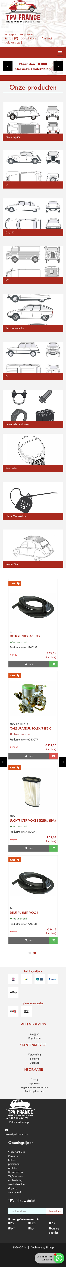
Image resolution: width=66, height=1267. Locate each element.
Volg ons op (14, 42)
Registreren (27, 34)
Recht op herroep (34, 1091)
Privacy (34, 1079)
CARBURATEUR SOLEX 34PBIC (30, 728)
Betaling (34, 1058)
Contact (47, 38)
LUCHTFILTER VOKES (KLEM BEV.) (33, 820)
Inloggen (10, 34)
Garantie (34, 1062)
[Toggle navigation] (60, 53)
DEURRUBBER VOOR (24, 912)
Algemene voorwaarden (34, 1087)
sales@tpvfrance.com (16, 1134)
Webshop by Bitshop (42, 1247)
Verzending (34, 1054)
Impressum (34, 1083)
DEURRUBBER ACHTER (25, 636)
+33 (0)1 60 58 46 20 (22, 38)
